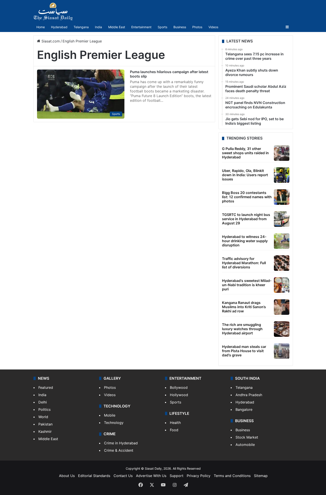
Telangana (81, 27)
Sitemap (261, 475)
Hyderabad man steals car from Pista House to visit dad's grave (244, 350)
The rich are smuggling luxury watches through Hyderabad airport (242, 328)
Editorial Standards (94, 475)
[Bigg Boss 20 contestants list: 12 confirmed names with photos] (281, 197)
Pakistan (45, 424)
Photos (197, 27)
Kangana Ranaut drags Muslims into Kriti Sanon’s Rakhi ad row (244, 306)
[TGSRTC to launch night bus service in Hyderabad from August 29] (281, 219)
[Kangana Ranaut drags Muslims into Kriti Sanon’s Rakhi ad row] (281, 307)
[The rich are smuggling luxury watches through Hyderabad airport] (281, 329)
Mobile (109, 415)
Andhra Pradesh (249, 395)
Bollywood (179, 387)
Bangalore (244, 409)
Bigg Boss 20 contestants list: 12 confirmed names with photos (247, 196)
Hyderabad (59, 27)
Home (40, 27)
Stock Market (247, 437)
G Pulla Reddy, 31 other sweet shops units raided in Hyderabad (245, 152)
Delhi (42, 402)
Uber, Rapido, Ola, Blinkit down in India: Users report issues (245, 174)
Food (174, 430)
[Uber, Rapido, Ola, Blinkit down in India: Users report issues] (281, 175)
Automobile (245, 444)
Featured (45, 387)
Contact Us (123, 475)
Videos (213, 27)
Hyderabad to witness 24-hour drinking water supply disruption (245, 240)
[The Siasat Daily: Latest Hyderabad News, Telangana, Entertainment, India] (53, 11)
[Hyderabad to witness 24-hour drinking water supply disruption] (281, 241)
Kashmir (45, 431)
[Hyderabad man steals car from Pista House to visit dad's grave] (281, 351)
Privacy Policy (198, 475)
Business (179, 27)
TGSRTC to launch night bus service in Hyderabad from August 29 (246, 218)
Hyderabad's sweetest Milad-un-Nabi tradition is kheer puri (246, 284)
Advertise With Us (151, 475)
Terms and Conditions (232, 475)
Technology (114, 422)
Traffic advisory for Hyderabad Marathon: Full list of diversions (244, 262)
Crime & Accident (118, 450)
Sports (162, 27)
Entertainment (141, 27)
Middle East (116, 27)
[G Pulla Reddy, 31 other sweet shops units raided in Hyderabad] (281, 153)
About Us (67, 475)
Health (175, 422)
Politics (44, 409)
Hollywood (179, 395)
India (98, 27)
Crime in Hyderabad (121, 443)
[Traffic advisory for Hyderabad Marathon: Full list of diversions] (281, 263)
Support (176, 475)
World (43, 417)
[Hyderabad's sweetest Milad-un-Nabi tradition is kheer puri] (281, 285)
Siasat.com (50, 41)
